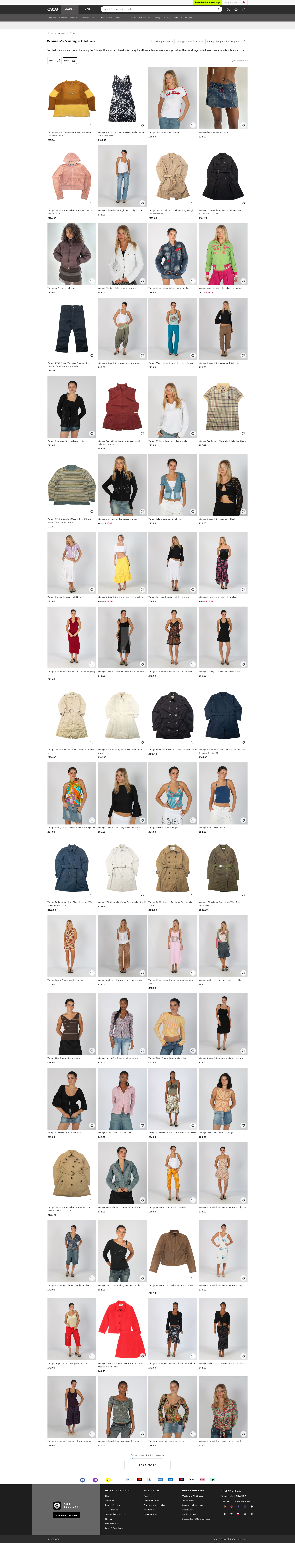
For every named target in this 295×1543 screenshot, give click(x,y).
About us (147, 1495)
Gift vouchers (188, 1500)
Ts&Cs (232, 1539)
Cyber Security (150, 1514)
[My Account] (228, 9)
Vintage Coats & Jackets (190, 41)
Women (61, 33)
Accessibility (243, 1539)
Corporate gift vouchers (192, 1505)
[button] (225, 1506)
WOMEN (70, 9)
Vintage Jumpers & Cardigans (223, 41)
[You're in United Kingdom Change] (243, 2)
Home (50, 33)
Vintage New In (164, 41)
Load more (147, 1465)
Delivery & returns (113, 1505)
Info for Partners (189, 1514)
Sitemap (108, 1519)
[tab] (52, 18)
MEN (87, 9)
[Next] (245, 41)
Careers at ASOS (151, 1500)
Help (107, 1495)
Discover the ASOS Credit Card (196, 1519)
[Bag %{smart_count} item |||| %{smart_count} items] (244, 9)
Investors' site (149, 1509)
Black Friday (187, 1509)
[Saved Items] (236, 9)
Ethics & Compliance (114, 1528)
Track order (110, 1500)
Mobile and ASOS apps (192, 1495)
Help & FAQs (231, 2)
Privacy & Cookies (220, 1539)
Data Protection (112, 1523)
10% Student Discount (115, 1514)
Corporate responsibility (154, 1505)
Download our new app (207, 2)
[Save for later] (92, 125)
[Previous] (151, 41)
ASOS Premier (111, 1509)
